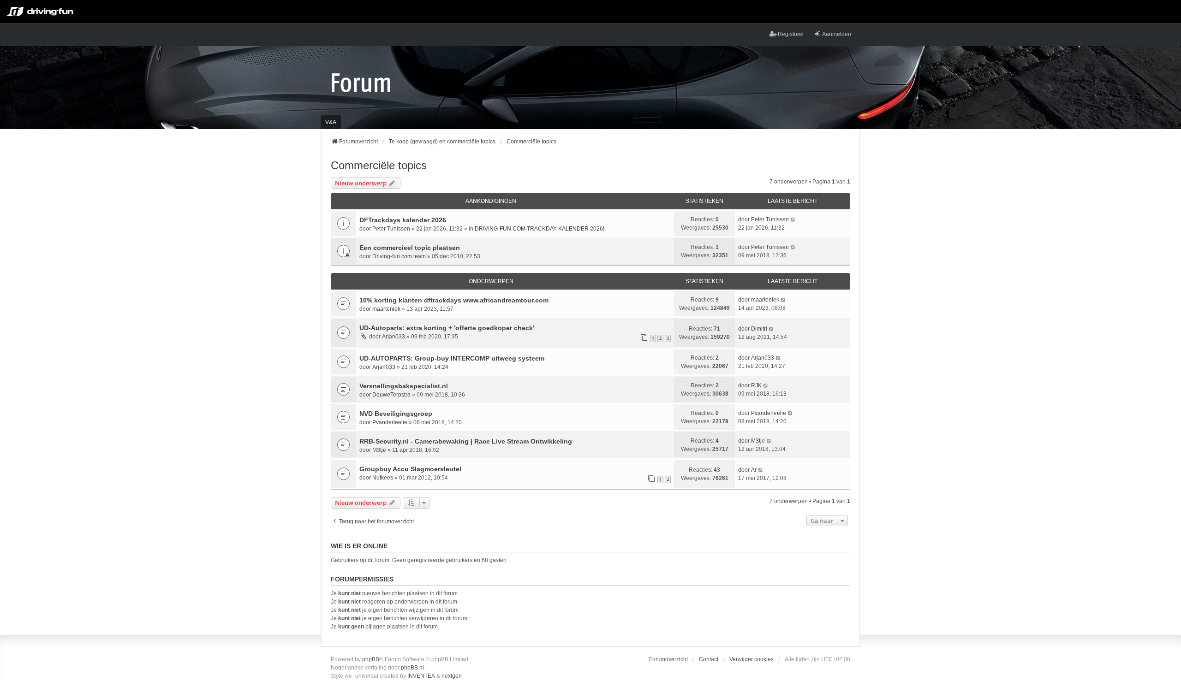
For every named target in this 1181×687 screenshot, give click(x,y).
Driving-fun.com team (399, 256)
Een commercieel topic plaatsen (409, 247)
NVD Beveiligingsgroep (395, 413)
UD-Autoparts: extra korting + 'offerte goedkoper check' (446, 328)
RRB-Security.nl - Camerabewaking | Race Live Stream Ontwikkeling (465, 441)
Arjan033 (393, 336)
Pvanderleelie (389, 422)
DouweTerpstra (391, 394)
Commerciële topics (379, 165)
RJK (756, 385)
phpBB (370, 659)
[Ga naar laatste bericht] (793, 219)
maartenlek (386, 309)
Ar (754, 470)
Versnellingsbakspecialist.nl (403, 386)
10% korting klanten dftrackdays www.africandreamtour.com (454, 300)
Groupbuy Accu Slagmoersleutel (410, 469)
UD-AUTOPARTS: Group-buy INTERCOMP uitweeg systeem (451, 358)
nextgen (451, 676)
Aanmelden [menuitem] (836, 34)
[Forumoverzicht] (361, 82)
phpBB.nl (412, 667)
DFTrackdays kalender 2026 (402, 220)
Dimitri (759, 329)
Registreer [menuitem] (791, 34)
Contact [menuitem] (708, 659)
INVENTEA (421, 676)
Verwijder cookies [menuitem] (751, 659)
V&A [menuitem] (330, 122)
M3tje (379, 450)
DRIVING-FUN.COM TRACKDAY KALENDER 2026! (539, 228)
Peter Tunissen (391, 228)
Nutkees (382, 477)
